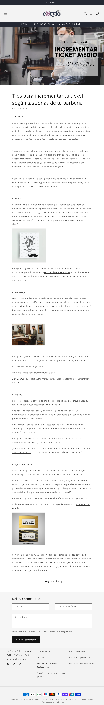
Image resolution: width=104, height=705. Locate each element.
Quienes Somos (44, 651)
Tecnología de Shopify (31, 699)
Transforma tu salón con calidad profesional (51, 675)
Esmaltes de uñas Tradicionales (81, 663)
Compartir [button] (19, 116)
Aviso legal (61, 702)
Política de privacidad (68, 699)
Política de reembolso (49, 699)
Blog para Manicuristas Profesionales (47, 665)
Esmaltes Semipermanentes (79, 657)
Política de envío (48, 702)
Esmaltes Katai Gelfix (76, 651)
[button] (6, 13)
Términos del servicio (85, 699)
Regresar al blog (54, 581)
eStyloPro (19, 699)
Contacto (41, 657)
